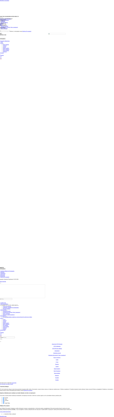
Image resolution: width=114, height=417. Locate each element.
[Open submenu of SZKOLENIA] (6, 310)
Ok (1, 384)
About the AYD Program (57, 344)
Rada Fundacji (57, 368)
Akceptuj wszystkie (6, 384)
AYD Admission (57, 346)
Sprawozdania (57, 373)
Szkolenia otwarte (57, 353)
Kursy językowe (57, 357)
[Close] (0, 341)
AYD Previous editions (57, 348)
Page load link (3, 281)
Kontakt (57, 377)
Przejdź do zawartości (4, 0)
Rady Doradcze (57, 371)
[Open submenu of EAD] (3, 318)
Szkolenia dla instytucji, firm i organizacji (57, 355)
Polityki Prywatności (28, 390)
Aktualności (57, 350)
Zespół (57, 366)
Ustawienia (14, 382)
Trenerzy (57, 364)
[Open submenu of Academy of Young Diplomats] (11, 19)
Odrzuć (11, 384)
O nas (57, 362)
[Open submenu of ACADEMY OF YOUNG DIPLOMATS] (18, 305)
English (57, 380)
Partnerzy (57, 375)
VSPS (57, 359)
